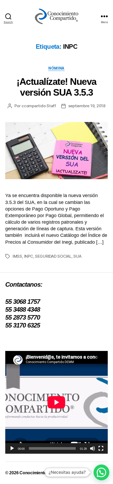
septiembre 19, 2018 (86, 105)
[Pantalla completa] (101, 448)
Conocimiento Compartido (45, 473)
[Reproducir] (12, 448)
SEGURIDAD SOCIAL (53, 256)
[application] (56, 402)
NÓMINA (56, 68)
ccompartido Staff (39, 105)
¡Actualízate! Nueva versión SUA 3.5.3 (56, 87)
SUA (77, 256)
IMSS (17, 256)
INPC (28, 256)
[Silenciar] (92, 448)
